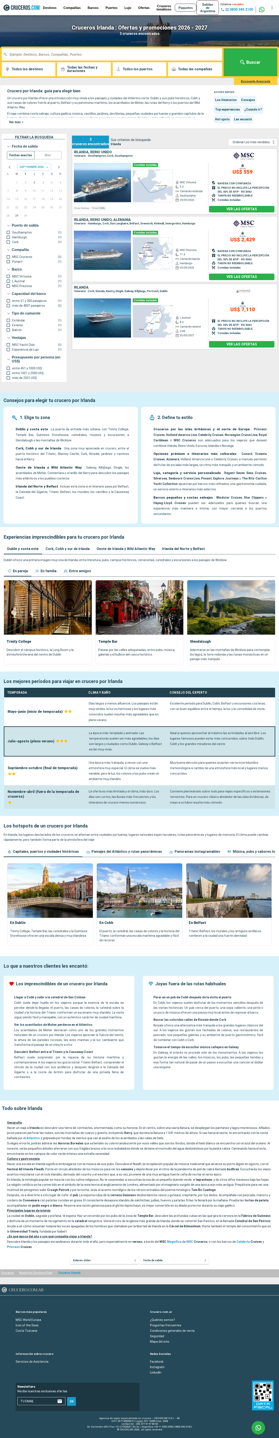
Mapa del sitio (159, 1341)
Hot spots (222, 119)
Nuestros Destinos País (36, 1273)
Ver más (15, 122)
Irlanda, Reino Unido (93, 152)
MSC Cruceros (185, 440)
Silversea (160, 478)
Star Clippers (254, 497)
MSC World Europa (28, 1319)
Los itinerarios (226, 100)
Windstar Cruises (229, 497)
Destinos (49, 8)
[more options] (272, 7)
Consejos (248, 100)
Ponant (206, 478)
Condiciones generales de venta (172, 1330)
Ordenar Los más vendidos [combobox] (251, 142)
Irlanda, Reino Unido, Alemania (102, 220)
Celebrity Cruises (210, 435)
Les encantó (243, 119)
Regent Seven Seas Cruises (245, 473)
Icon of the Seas (27, 1325)
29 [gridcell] (16, 215)
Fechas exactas (20, 155)
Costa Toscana (26, 1330)
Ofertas (144, 8)
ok (72, 1401)
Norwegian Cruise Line (241, 435)
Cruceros (7, 1273)
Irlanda (81, 287)
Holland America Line (181, 435)
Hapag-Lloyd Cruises (169, 503)
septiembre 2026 (32, 166)
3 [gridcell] (34, 182)
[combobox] (113, 54)
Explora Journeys (226, 478)
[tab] (23, 549)
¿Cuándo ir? (253, 109)
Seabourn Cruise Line (184, 478)
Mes (48, 155)
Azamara (172, 459)
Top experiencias (227, 109)
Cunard (247, 454)
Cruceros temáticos (164, 7)
